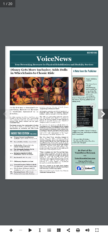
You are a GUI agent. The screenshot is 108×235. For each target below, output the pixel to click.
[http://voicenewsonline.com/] (85, 158)
